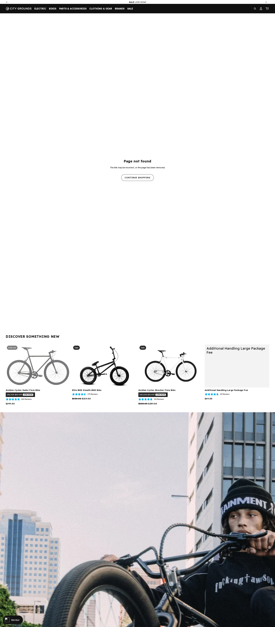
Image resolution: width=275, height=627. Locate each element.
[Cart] (267, 8)
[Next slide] (132, 366)
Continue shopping (137, 177)
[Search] (255, 8)
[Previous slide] (76, 366)
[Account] (261, 8)
